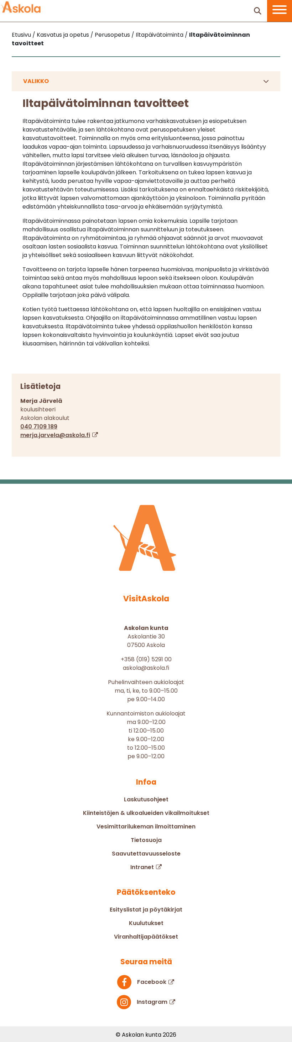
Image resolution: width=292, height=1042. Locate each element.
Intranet (142, 867)
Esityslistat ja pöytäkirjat (146, 909)
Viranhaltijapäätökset (146, 937)
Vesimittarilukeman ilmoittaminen (146, 826)
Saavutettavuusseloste (146, 853)
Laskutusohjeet (146, 799)
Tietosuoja (146, 840)
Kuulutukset (146, 923)
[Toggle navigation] (279, 11)
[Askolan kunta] (21, 7)
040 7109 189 (38, 426)
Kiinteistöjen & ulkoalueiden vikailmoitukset (146, 813)
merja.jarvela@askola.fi (55, 435)
